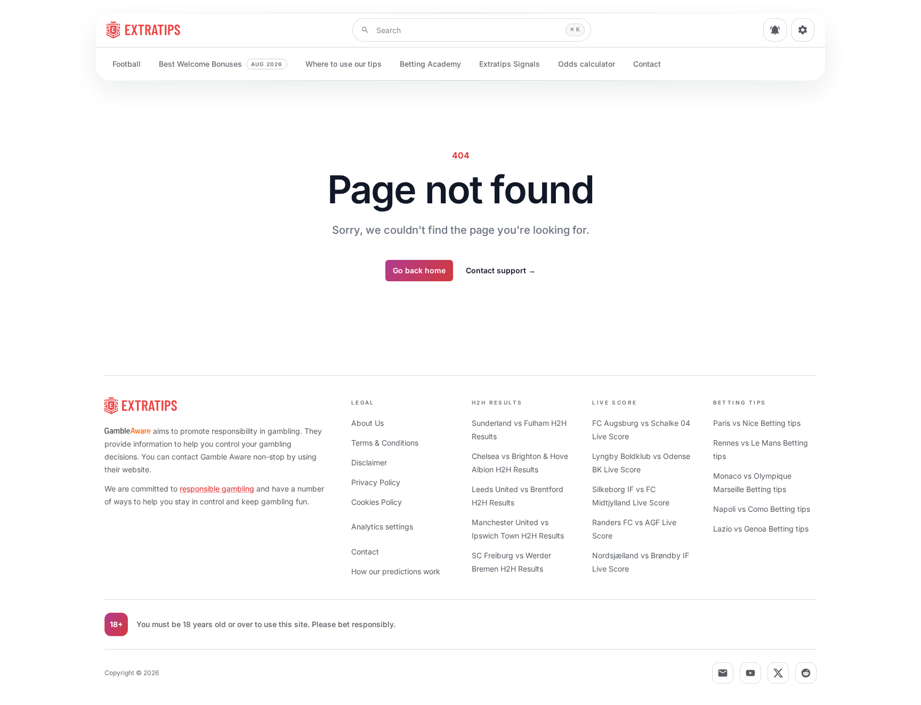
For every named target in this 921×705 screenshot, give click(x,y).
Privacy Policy (375, 482)
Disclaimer (369, 462)
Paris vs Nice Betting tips (757, 422)
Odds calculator (586, 63)
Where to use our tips (343, 63)
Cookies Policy (376, 501)
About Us (367, 422)
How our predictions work (395, 571)
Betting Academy (430, 63)
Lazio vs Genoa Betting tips (761, 528)
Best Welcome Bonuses (220, 63)
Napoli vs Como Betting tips (761, 508)
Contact (647, 63)
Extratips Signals (509, 63)
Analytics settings (382, 526)
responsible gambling (217, 488)
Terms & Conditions (384, 442)
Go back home (419, 270)
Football (126, 63)
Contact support (501, 270)
